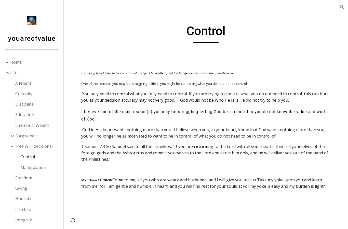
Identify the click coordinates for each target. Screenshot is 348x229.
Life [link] (13, 72)
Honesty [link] (23, 198)
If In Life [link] (23, 209)
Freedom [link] (23, 178)
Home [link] (16, 62)
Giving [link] (21, 188)
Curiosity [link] (23, 94)
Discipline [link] (24, 104)
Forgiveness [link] (26, 136)
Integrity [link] (23, 220)
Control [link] (27, 156)
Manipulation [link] (33, 167)
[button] (342, 7)
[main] (206, 33)
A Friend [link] (23, 83)
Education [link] (24, 114)
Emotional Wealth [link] (32, 125)
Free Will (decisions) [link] (34, 146)
